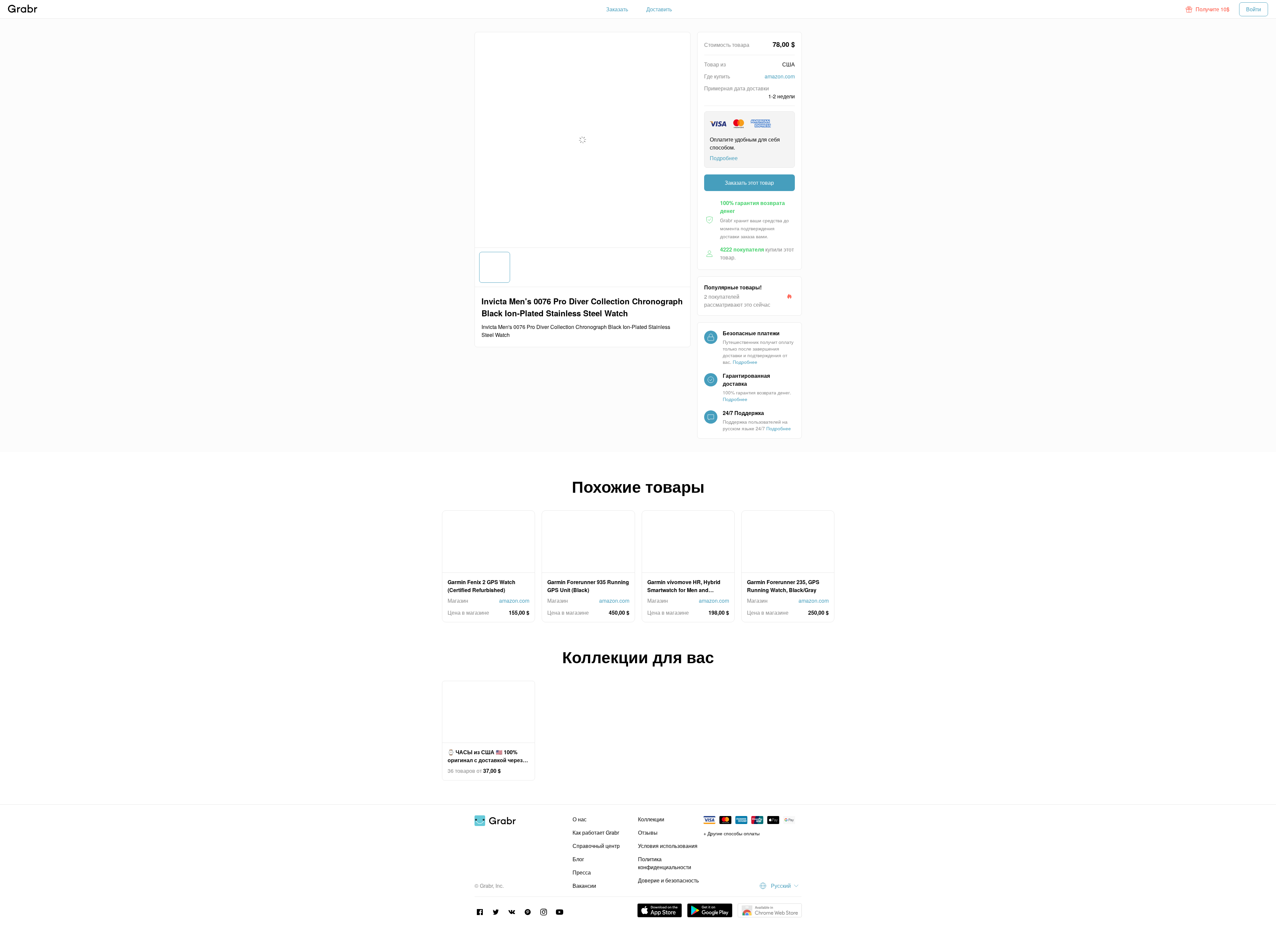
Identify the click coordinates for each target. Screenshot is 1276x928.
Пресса (582, 872)
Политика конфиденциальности (664, 863)
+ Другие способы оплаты (731, 833)
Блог (578, 859)
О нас (579, 819)
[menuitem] (617, 9)
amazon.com (780, 76)
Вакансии (584, 885)
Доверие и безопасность (668, 880)
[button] (1208, 9)
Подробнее (724, 158)
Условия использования (667, 846)
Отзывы (648, 832)
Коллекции (651, 819)
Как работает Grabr (596, 832)
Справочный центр (596, 846)
